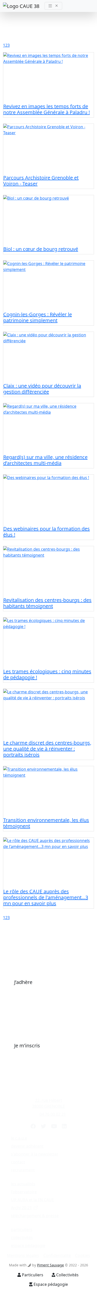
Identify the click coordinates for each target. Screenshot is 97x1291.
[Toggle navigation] (53, 6)
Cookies (82, 1255)
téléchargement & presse (35, 1215)
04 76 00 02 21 (53, 1114)
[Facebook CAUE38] (33, 1126)
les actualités (23, 1184)
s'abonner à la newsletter (34, 1154)
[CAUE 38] (22, 5)
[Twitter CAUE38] (43, 1126)
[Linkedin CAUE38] (64, 1126)
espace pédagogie (28, 1245)
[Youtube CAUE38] (54, 1126)
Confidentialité (57, 1255)
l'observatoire (24, 1192)
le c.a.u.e (19, 1138)
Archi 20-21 (21, 1207)
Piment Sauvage (50, 1265)
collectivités (22, 1237)
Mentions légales (23, 1255)
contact (18, 1162)
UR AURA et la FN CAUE (32, 1199)
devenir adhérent (27, 1146)
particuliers (21, 1229)
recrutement (23, 1170)
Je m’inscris (27, 1045)
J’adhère (23, 982)
